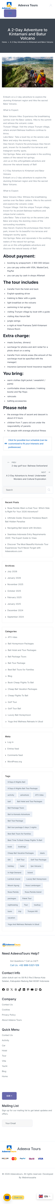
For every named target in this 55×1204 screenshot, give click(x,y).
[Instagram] (7, 989)
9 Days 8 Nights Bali (16, 782)
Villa (4, 1061)
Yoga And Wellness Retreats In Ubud (25, 721)
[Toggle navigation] (10, 13)
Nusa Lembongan (32, 885)
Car (3, 1045)
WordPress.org (14, 761)
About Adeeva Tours (12, 1020)
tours (10, 911)
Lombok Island (14, 879)
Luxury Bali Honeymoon (19, 715)
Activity (5, 1040)
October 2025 (14, 591)
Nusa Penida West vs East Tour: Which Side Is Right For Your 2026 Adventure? (27, 510)
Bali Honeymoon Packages (21, 643)
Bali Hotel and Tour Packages (22, 650)
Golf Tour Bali (14, 708)
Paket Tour (26, 898)
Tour (26, 905)
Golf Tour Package (38, 860)
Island (30, 872)
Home (4, 42)
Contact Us (7, 1004)
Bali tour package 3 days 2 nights (22, 827)
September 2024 (15, 617)
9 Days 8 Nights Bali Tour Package (22, 788)
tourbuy (37, 905)
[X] (11, 989)
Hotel (4, 1050)
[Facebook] (3, 989)
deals (42, 853)
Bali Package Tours (17, 656)
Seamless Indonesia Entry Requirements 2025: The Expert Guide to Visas (25, 536)
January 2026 (14, 578)
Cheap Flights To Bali (18, 695)
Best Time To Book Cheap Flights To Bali (25, 840)
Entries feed (13, 748)
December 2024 (15, 610)
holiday (11, 866)
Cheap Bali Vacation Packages (22, 689)
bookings (22, 847)
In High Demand (14, 872)
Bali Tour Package (16, 663)
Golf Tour (12, 702)
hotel (22, 866)
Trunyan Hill (33, 911)
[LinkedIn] (23, 989)
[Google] (40, 989)
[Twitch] (36, 989)
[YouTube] (32, 989)
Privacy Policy (9, 1015)
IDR (9, 1096)
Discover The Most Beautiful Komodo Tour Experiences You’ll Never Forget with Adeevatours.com (26, 547)
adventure (24, 795)
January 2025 (14, 604)
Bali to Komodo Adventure (19, 814)
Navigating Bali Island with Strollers (24, 528)
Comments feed (15, 755)
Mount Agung (13, 885)
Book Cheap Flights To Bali (21, 682)
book (10, 847)
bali (9, 801)
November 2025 (15, 584)
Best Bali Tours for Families (21, 669)
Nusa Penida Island (33, 892)
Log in (10, 742)
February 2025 (14, 597)
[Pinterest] (28, 989)
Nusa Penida (13, 892)
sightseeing (13, 905)
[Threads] (15, 989)
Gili (9, 860)
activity (11, 795)
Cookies (6, 1009)
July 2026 (12, 571)
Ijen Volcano (36, 866)
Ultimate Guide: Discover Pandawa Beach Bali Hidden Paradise (26, 520)
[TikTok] (19, 989)
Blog (10, 676)
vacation (11, 918)
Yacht (4, 1066)
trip (19, 911)
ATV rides (12, 637)
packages (12, 898)
